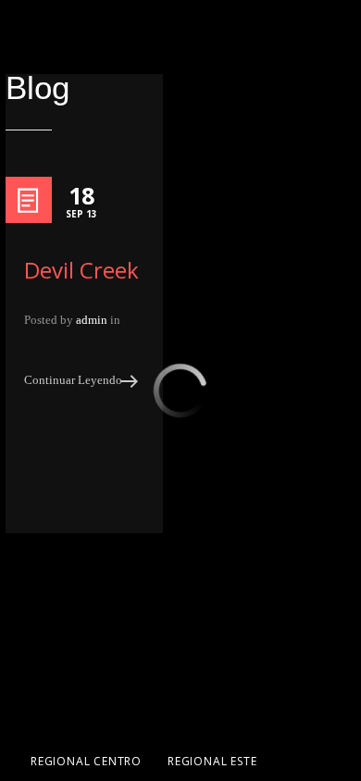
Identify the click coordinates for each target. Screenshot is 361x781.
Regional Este (212, 761)
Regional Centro (86, 761)
